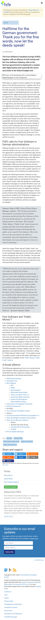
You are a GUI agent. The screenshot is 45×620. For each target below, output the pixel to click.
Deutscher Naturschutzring (20, 397)
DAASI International (13, 406)
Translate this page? (10, 617)
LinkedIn (21, 457)
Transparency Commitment (13, 604)
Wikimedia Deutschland (19, 392)
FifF (12, 385)
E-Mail (33, 457)
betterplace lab (12, 381)
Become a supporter (10, 487)
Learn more (8, 516)
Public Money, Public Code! (11, 441)
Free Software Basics (11, 482)
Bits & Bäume (11, 383)
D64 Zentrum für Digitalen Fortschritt (19, 404)
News (6, 23)
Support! (9, 460)
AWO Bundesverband (14, 379)
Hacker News (33, 454)
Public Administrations (10, 444)
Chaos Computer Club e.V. (20, 395)
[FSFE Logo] (6, 3)
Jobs (5, 595)
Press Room (8, 475)
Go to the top (39, 560)
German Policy (18, 438)
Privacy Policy (8, 601)
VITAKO (13, 429)
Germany (9, 438)
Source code (8, 610)
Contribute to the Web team (13, 614)
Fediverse (9, 454)
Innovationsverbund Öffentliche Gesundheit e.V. (23, 415)
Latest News (8, 479)
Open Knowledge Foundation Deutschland (21, 418)
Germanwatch (15, 390)
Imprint (6, 598)
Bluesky (21, 454)
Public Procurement (27, 441)
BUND (13, 388)
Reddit (9, 457)
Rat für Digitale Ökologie (15, 432)
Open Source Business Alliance (17, 420)
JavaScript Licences (10, 607)
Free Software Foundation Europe (18, 411)
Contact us (7, 592)
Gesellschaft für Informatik (20, 427)
